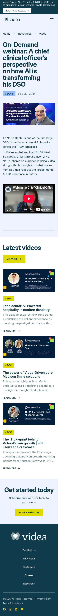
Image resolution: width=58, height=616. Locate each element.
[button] (52, 19)
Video (42, 33)
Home (6, 33)
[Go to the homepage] (29, 536)
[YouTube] (22, 609)
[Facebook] (4, 609)
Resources (24, 33)
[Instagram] (10, 609)
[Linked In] (16, 609)
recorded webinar (22, 152)
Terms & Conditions (13, 603)
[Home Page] (12, 19)
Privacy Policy (43, 599)
